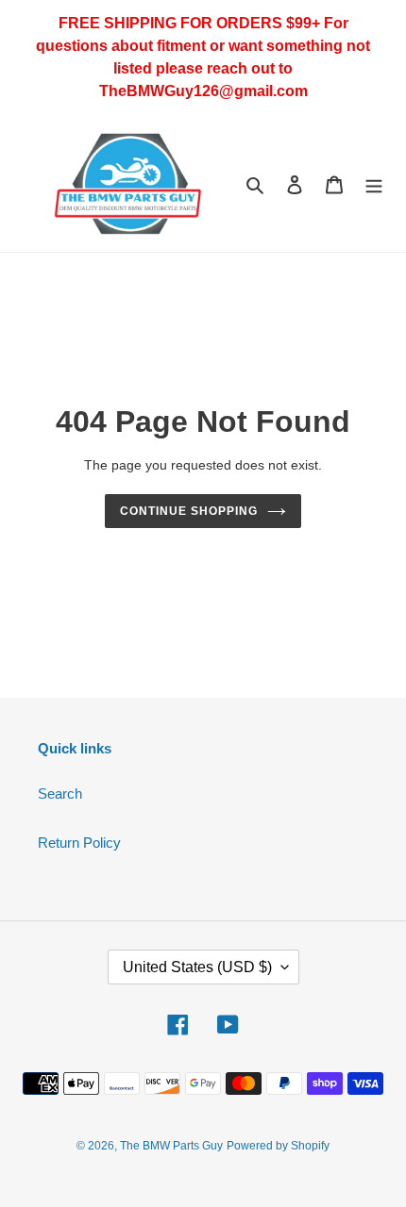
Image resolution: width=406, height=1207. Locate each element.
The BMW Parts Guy (171, 1145)
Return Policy (79, 843)
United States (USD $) (197, 967)
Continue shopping (189, 511)
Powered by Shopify (278, 1145)
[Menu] (374, 184)
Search (60, 793)
